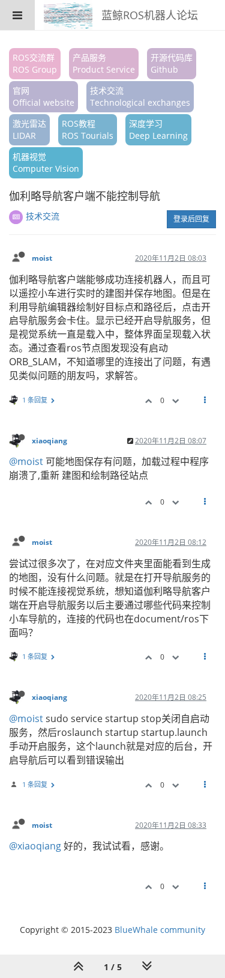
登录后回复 (191, 219)
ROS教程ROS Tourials (87, 129)
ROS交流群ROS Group (35, 63)
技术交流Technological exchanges (140, 96)
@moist (26, 461)
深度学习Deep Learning (158, 129)
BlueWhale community (160, 929)
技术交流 (42, 216)
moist (42, 258)
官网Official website (43, 96)
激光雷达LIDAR (29, 129)
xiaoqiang (49, 440)
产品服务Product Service (104, 63)
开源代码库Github (172, 63)
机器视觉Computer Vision (46, 162)
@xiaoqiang (35, 845)
